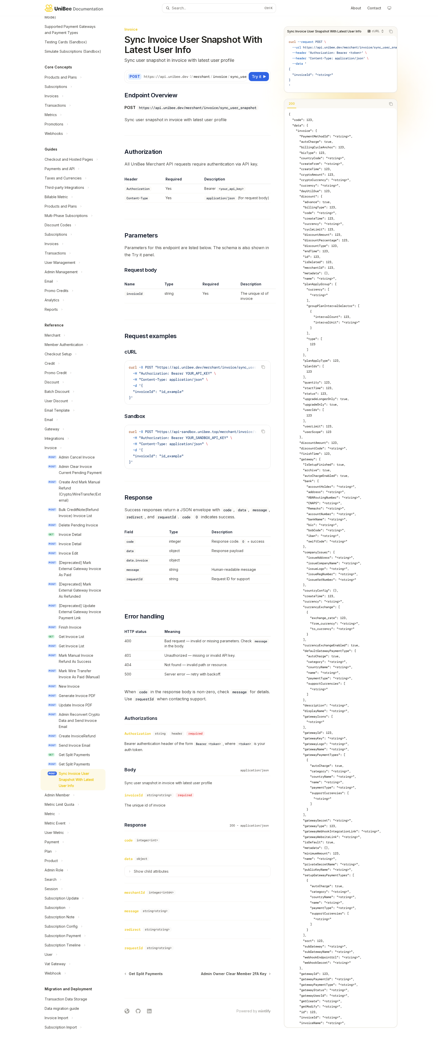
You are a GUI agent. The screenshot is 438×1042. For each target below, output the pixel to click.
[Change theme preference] (389, 8)
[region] (197, 292)
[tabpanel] (341, 567)
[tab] (291, 104)
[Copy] (242, 76)
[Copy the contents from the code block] (391, 31)
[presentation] (77, 529)
